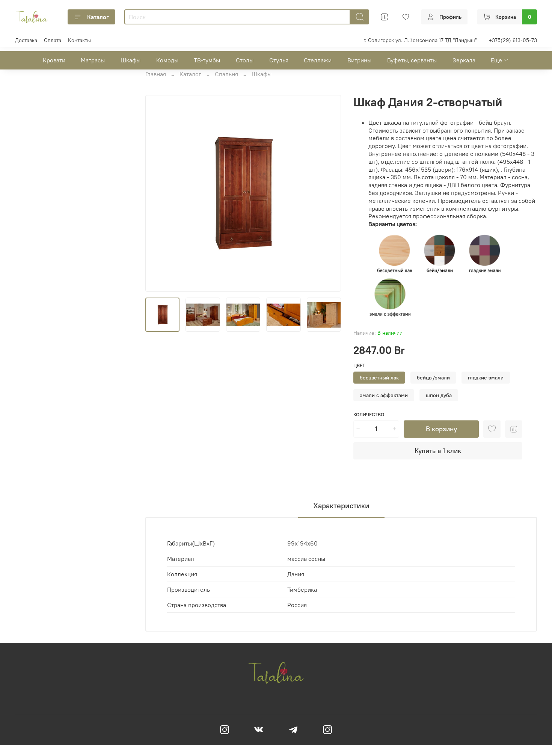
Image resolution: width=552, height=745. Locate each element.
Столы (244, 60)
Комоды (167, 60)
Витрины (359, 60)
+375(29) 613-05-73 (513, 40)
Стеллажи (318, 60)
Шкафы (130, 60)
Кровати (54, 60)
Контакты (79, 40)
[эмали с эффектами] (390, 297)
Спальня (226, 74)
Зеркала (463, 60)
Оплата (52, 40)
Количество (368, 414)
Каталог (98, 17)
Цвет (359, 365)
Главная (155, 74)
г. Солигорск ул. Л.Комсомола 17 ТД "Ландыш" (420, 40)
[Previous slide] (157, 193)
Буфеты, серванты (412, 60)
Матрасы (93, 60)
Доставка (26, 40)
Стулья (278, 60)
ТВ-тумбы (207, 60)
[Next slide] (329, 193)
